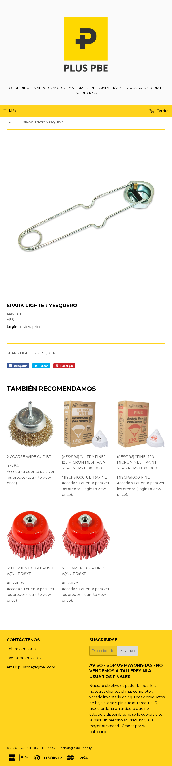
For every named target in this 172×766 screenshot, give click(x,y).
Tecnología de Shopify (75, 748)
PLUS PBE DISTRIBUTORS (36, 748)
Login (12, 327)
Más (12, 111)
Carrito (162, 111)
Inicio (10, 122)
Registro (127, 651)
